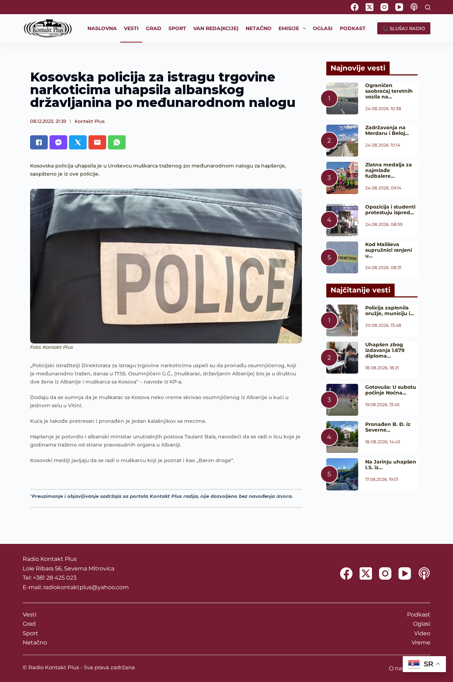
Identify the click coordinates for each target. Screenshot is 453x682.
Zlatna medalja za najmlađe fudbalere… (388, 170)
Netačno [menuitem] (258, 28)
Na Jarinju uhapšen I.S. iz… (390, 465)
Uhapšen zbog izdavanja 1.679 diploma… (385, 350)
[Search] (427, 7)
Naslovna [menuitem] (102, 28)
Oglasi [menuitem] (323, 28)
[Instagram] (384, 7)
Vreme (421, 642)
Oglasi (421, 623)
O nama (400, 668)
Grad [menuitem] (153, 28)
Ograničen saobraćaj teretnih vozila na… (389, 91)
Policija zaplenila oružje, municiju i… (389, 311)
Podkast (418, 614)
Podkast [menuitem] (353, 28)
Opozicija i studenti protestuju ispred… (390, 210)
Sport (30, 633)
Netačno (35, 642)
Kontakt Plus (90, 121)
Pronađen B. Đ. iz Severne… (388, 427)
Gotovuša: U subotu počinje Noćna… (390, 390)
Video (422, 633)
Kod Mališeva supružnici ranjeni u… (388, 250)
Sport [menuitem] (177, 28)
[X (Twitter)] (369, 7)
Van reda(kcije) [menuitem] (216, 28)
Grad (29, 623)
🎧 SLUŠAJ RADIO (404, 28)
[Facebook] (355, 7)
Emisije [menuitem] (289, 28)
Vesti (29, 614)
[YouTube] (399, 7)
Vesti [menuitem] (131, 28)
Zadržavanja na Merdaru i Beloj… (387, 130)
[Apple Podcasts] (414, 7)
